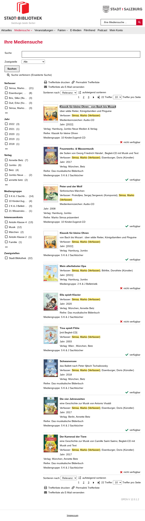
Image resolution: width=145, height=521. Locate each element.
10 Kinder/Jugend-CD (18, 201)
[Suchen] (139, 22)
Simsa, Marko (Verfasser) (18, 88)
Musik (12, 227)
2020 (11, 134)
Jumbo (12, 165)
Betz (11, 170)
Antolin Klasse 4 (18, 222)
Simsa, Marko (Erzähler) (18, 108)
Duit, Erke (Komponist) (18, 102)
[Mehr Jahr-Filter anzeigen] (6, 149)
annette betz (16, 179)
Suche (8, 52)
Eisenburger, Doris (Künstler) (18, 93)
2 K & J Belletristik (18, 206)
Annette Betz (16, 160)
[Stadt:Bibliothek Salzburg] (23, 12)
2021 (11, 129)
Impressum (72, 515)
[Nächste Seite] (93, 97)
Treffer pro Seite (132, 97)
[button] (23, 31)
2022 (11, 124)
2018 (11, 144)
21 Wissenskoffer (18, 210)
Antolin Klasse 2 (18, 237)
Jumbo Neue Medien (18, 175)
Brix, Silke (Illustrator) (18, 98)
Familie (13, 242)
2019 (11, 139)
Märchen (14, 232)
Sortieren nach (51, 92)
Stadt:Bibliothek (17, 258)
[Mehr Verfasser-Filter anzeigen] (6, 113)
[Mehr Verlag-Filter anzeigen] (6, 185)
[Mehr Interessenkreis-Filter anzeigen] (6, 247)
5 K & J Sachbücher (18, 196)
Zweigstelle (11, 61)
